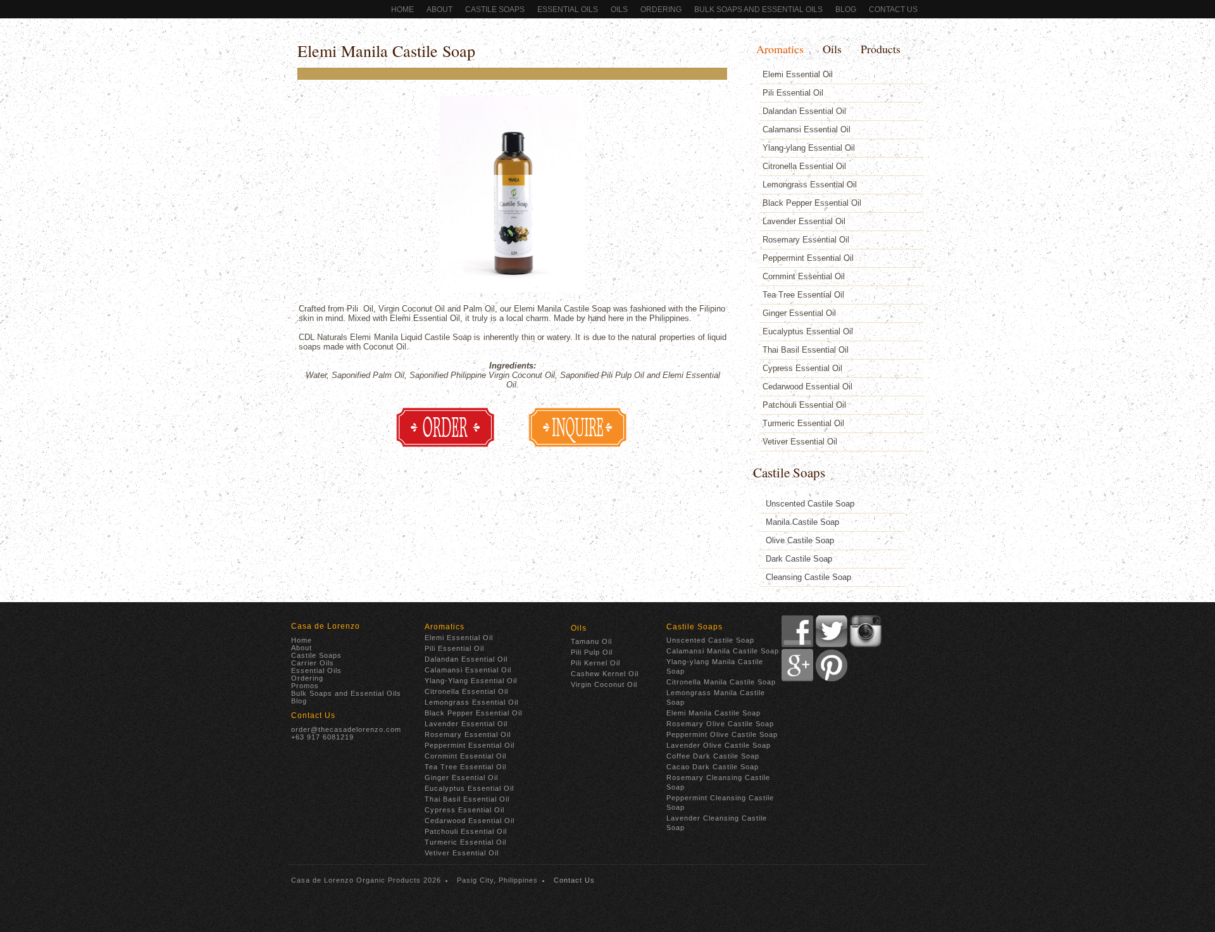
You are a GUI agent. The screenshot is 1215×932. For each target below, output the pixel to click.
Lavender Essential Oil (804, 221)
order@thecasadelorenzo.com (346, 729)
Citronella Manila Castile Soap (721, 682)
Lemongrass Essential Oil (810, 184)
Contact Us (893, 9)
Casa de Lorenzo (325, 626)
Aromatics (780, 48)
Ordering (307, 678)
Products (880, 48)
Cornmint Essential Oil (804, 276)
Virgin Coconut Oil (604, 684)
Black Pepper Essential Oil (812, 203)
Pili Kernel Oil (595, 663)
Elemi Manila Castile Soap (386, 50)
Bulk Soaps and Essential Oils (758, 9)
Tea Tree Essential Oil (803, 294)
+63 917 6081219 (322, 737)
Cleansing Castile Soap (808, 577)
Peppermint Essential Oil (808, 258)
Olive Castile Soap (800, 540)
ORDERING (661, 9)
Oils (619, 9)
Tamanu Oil (591, 641)
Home (402, 9)
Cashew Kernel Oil (605, 673)
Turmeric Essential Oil (803, 423)
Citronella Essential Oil (804, 166)
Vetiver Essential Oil (800, 441)
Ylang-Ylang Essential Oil (471, 680)
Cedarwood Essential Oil (807, 386)
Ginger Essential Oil (799, 313)
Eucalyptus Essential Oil (808, 331)
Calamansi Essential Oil (806, 129)
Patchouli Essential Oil (804, 405)
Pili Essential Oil (793, 93)
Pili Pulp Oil (592, 652)
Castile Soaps (495, 9)
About (439, 9)
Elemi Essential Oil (798, 74)
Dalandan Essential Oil (804, 111)
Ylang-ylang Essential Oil (809, 148)
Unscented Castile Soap (810, 503)
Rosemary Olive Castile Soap (720, 723)
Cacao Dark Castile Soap (712, 767)
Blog (845, 9)
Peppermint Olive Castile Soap (722, 734)
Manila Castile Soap (802, 522)
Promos (305, 686)
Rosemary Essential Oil (806, 239)
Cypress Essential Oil (802, 368)
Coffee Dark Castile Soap (712, 756)
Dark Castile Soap (799, 559)
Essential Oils (567, 9)
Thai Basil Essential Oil (806, 350)
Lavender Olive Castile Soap (718, 745)
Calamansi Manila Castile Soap (722, 651)
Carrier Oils (312, 663)
